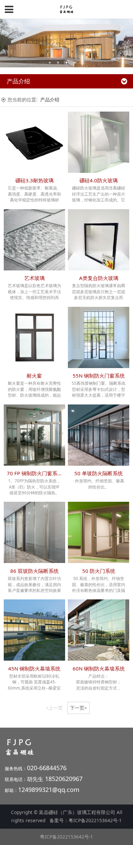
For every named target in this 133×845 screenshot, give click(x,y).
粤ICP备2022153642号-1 (95, 820)
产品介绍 (49, 99)
